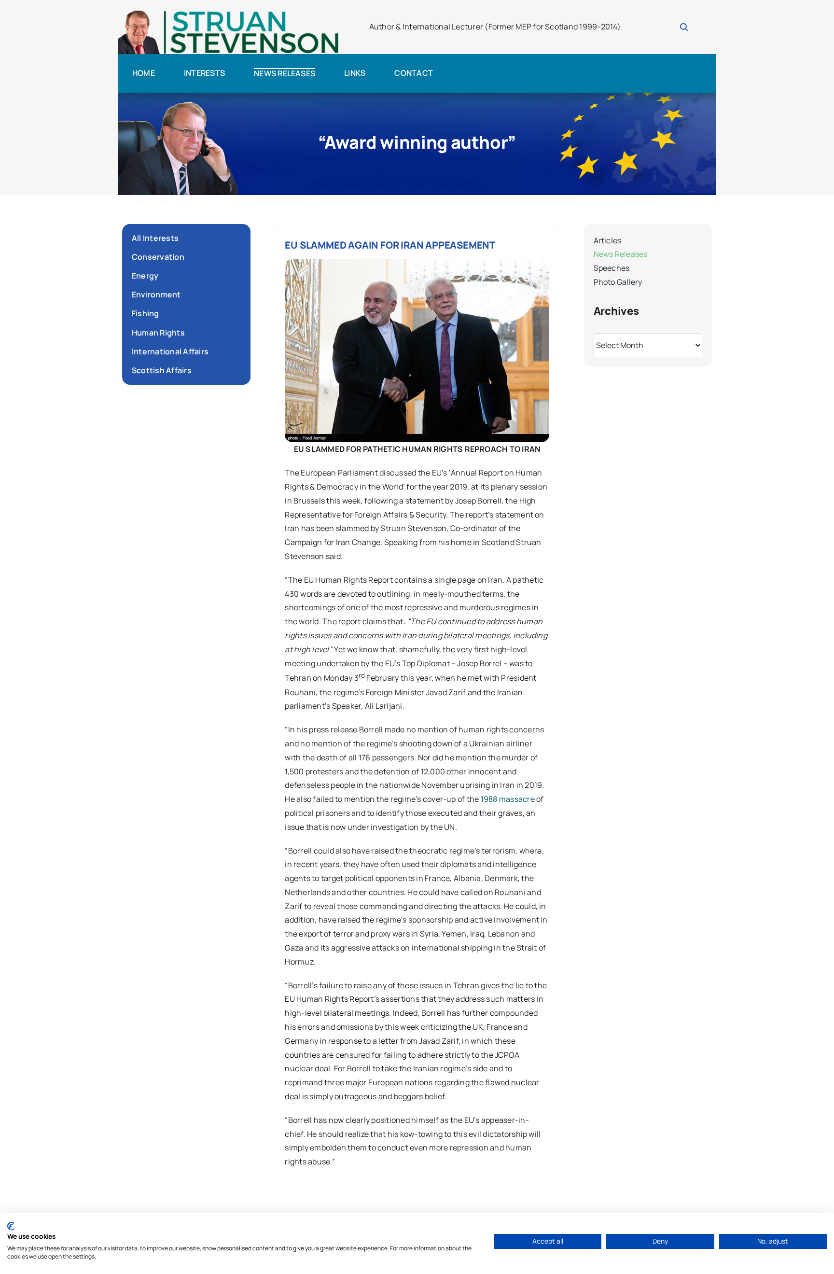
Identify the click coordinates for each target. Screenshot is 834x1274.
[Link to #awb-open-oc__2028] (684, 27)
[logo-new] (228, 13)
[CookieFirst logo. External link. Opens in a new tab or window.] (10, 1226)
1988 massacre (508, 799)
